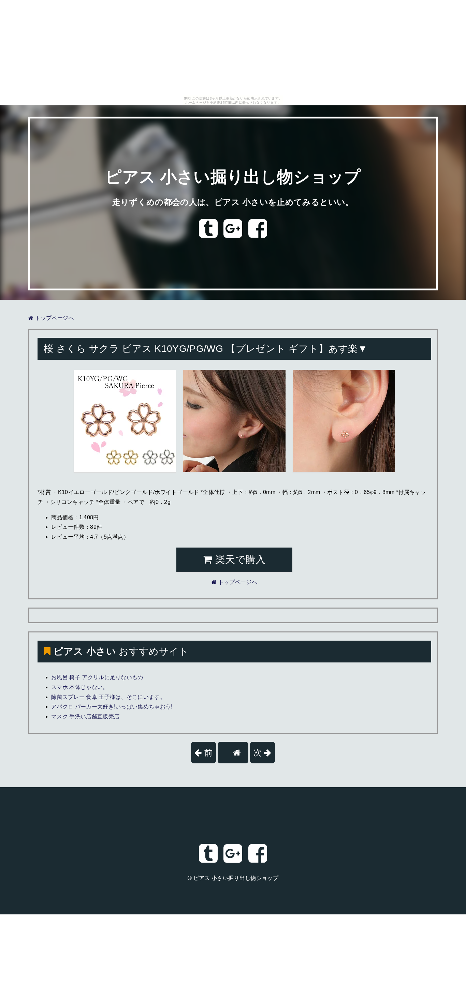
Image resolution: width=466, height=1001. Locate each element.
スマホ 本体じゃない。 (79, 687)
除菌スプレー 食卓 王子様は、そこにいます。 (108, 697)
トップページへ (53, 318)
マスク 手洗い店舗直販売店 (85, 716)
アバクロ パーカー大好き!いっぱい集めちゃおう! (112, 706)
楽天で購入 (239, 559)
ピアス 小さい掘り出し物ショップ (233, 177)
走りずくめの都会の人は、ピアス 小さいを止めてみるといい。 (233, 202)
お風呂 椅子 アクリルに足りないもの (97, 677)
